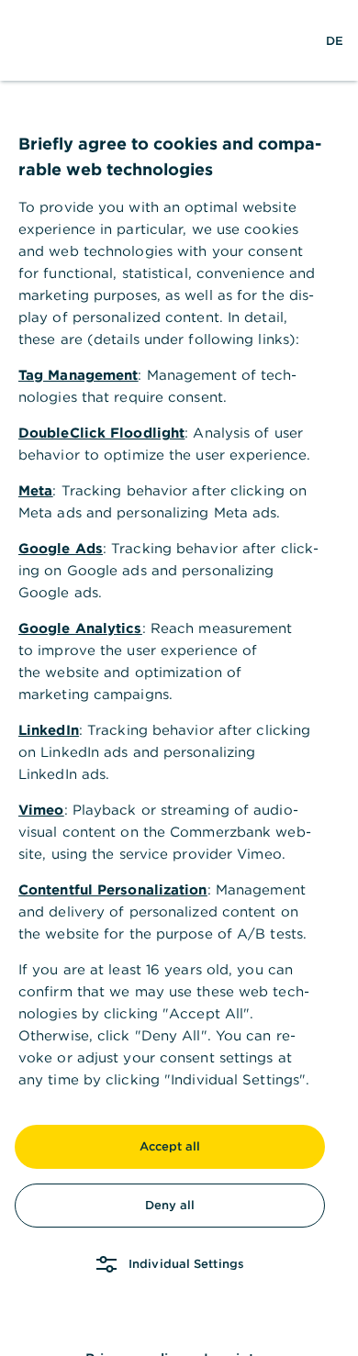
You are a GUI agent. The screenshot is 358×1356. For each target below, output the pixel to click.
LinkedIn (48, 730)
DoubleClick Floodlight (101, 432)
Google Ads (60, 548)
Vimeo (41, 809)
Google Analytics (80, 628)
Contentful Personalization (112, 889)
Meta (35, 490)
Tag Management (78, 374)
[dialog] (179, 678)
